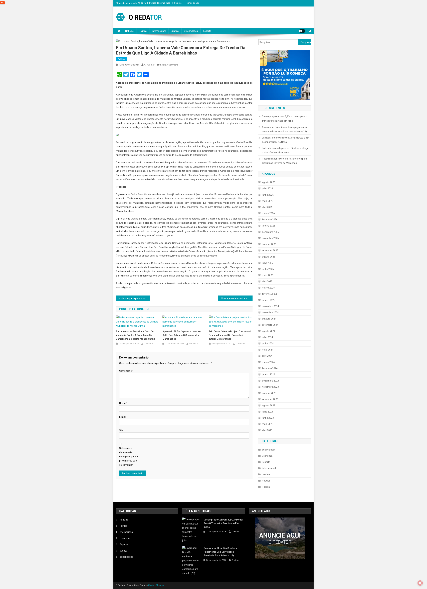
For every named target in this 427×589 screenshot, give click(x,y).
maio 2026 (267, 201)
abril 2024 (267, 355)
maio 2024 (267, 349)
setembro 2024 (270, 325)
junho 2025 (268, 269)
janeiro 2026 (268, 225)
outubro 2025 (269, 244)
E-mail (123, 417)
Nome (123, 403)
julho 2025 (267, 263)
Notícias (129, 31)
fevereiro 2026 (270, 219)
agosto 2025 (268, 256)
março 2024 (268, 362)
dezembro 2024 (270, 306)
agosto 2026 (268, 182)
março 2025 (268, 287)
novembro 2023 (270, 387)
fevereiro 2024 (270, 368)
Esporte (207, 31)
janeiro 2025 (268, 300)
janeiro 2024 (268, 374)
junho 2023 (268, 417)
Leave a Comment (169, 65)
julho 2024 (267, 337)
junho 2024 (268, 343)
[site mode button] (302, 31)
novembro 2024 (270, 312)
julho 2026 (267, 188)
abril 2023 (267, 430)
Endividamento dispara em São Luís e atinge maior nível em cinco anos (285, 150)
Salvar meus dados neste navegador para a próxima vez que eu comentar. (128, 456)
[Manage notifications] (420, 583)
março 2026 (268, 213)
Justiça (175, 31)
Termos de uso (192, 3)
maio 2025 (267, 275)
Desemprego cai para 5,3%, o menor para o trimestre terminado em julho (284, 118)
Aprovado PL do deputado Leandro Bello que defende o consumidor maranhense (181, 335)
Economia (267, 455)
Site (121, 430)
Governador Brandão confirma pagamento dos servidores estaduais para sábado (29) (284, 129)
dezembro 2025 (270, 232)
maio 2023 (267, 424)
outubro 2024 (269, 318)
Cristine (235, 531)
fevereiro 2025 (270, 294)
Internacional (159, 31)
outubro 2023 (269, 393)
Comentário (126, 371)
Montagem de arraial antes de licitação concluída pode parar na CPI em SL (237, 298)
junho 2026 (268, 195)
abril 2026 (267, 207)
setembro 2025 (270, 250)
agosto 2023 (268, 405)
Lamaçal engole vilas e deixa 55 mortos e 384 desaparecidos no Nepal (286, 139)
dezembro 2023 (270, 380)
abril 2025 (267, 281)
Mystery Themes (156, 585)
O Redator (149, 64)
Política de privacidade (159, 3)
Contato (177, 3)
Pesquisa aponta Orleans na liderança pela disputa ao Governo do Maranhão (284, 160)
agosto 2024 (268, 331)
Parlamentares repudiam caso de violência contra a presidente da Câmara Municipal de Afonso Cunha (135, 335)
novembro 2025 (270, 238)
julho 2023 (267, 411)
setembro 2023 (270, 399)
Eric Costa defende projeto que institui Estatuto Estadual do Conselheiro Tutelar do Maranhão (230, 335)
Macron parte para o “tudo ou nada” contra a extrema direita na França (135, 298)
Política (143, 31)
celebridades (269, 449)
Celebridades (191, 31)
